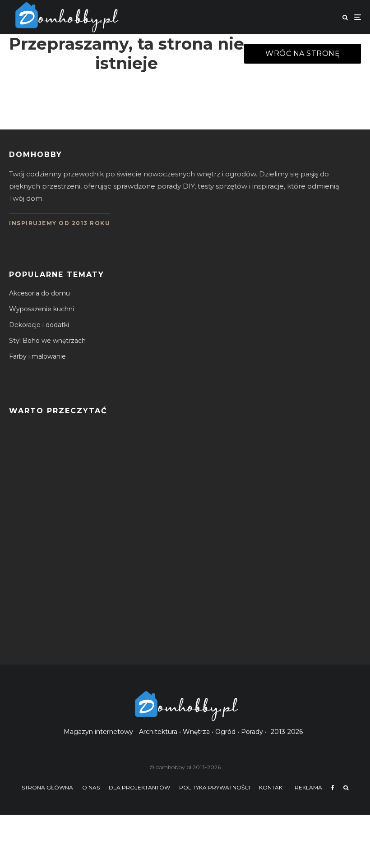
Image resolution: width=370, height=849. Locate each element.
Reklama (308, 787)
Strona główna (47, 787)
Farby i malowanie (37, 356)
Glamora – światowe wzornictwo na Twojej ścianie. (130, 631)
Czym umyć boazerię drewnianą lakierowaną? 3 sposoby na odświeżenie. (167, 503)
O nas (91, 787)
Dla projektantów (139, 787)
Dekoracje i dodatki (39, 325)
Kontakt (272, 787)
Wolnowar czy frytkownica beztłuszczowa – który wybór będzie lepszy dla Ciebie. (182, 460)
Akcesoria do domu (39, 293)
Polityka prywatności (214, 787)
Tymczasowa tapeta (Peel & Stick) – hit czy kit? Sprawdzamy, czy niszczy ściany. (179, 589)
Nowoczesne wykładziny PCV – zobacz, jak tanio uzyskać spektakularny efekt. (177, 546)
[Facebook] (333, 787)
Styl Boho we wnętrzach (47, 341)
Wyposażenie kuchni (41, 309)
